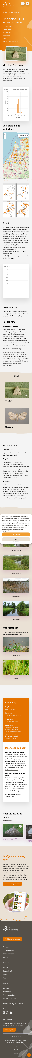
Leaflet (19, 132)
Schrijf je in (9, 1030)
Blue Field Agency (20, 1042)
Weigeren (16, 539)
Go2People (23, 1040)
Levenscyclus (7, 32)
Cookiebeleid (15, 541)
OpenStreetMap (23, 132)
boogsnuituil (6, 356)
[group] (13, 838)
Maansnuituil (7, 352)
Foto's (4, 39)
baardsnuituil (7, 354)
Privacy (16, 1046)
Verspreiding (7, 29)
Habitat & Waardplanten (10, 42)
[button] (5, 134)
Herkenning (6, 36)
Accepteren (16, 534)
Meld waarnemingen (12, 939)
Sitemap (16, 1053)
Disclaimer (16, 1049)
